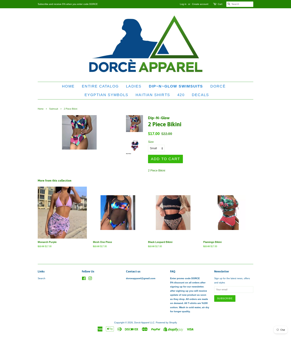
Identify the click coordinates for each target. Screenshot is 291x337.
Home (68, 86)
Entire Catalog (100, 86)
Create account (200, 4)
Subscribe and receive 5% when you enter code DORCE (68, 4)
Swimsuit (53, 109)
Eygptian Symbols (106, 95)
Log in (183, 4)
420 (181, 95)
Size (151, 141)
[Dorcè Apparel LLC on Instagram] (90, 279)
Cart (220, 4)
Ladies (133, 86)
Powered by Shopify (166, 322)
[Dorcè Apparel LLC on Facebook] (84, 279)
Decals (200, 95)
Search (41, 278)
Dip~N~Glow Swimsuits (176, 86)
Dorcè (218, 86)
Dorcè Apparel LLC (144, 322)
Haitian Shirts (153, 95)
